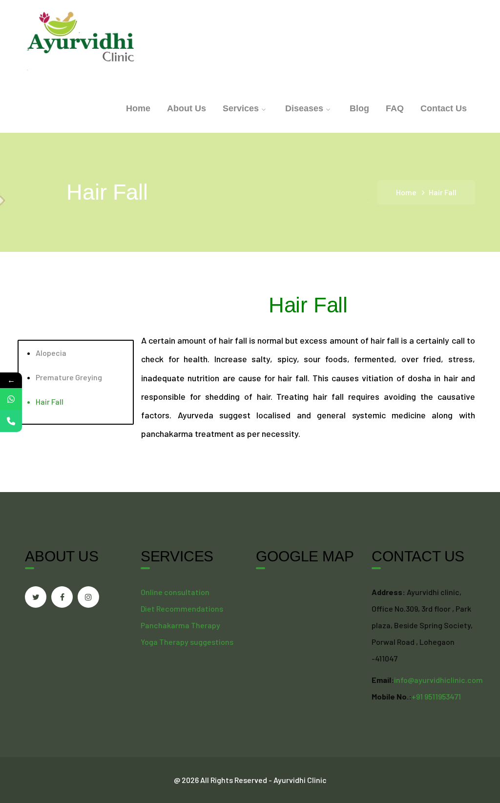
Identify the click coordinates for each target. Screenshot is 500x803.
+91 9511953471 (436, 696)
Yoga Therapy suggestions (187, 641)
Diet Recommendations (182, 608)
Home (406, 192)
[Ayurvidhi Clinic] (81, 40)
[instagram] (88, 597)
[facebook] (62, 597)
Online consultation (175, 592)
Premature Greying (69, 377)
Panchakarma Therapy (180, 625)
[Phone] (11, 421)
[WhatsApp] (11, 399)
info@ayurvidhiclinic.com (438, 679)
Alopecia (51, 352)
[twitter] (35, 597)
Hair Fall (49, 401)
